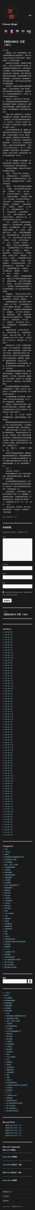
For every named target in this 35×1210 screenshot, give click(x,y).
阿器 (4, 517)
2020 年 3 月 (8, 799)
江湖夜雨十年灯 (10, 952)
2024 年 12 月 (9, 652)
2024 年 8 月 (8, 663)
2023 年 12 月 (9, 683)
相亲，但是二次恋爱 (11, 865)
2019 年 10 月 (9, 812)
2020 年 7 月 (8, 788)
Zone (4, 1165)
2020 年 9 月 (8, 783)
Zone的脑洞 (8, 862)
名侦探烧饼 (8, 900)
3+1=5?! (7, 949)
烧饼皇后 (8, 890)
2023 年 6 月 (8, 699)
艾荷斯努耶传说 (10, 939)
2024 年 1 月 (8, 681)
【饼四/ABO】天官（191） (13, 1125)
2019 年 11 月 (9, 809)
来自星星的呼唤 (10, 875)
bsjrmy (5, 1157)
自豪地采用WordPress (17, 1206)
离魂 (6, 911)
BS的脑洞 (8, 882)
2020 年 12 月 (9, 776)
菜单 (30, 15)
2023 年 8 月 (8, 694)
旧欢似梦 (8, 944)
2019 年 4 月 (8, 827)
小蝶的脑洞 (8, 877)
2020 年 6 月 (8, 791)
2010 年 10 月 (9, 835)
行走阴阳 (8, 880)
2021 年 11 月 (9, 747)
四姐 (6, 934)
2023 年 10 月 (9, 688)
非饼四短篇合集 (10, 957)
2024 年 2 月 (8, 678)
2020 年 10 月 (9, 781)
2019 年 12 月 (9, 806)
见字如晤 (8, 908)
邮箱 (5, 573)
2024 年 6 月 (8, 668)
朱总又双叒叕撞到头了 (12, 885)
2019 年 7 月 (8, 819)
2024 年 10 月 (9, 658)
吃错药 (7, 921)
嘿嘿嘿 (13, 1150)
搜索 (4, 978)
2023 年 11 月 (9, 686)
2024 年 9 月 (8, 660)
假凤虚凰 (8, 954)
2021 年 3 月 (8, 768)
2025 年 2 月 (8, 647)
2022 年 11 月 (9, 717)
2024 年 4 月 (8, 673)
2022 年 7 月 (8, 727)
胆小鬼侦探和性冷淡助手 (13, 959)
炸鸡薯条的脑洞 (10, 867)
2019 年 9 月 (8, 814)
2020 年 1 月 (8, 804)
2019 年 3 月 (8, 830)
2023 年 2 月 (8, 709)
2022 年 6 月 (8, 729)
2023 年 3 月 (8, 706)
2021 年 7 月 (8, 758)
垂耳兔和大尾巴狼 (11, 967)
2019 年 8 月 (8, 817)
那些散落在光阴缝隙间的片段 (14, 857)
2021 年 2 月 (8, 771)
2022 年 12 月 (9, 714)
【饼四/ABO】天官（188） (13, 1133)
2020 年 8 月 (8, 786)
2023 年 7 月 (8, 696)
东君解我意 (8, 929)
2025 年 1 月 (8, 650)
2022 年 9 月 (8, 722)
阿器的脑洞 (8, 888)
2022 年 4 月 (8, 735)
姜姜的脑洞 (8, 872)
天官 (15, 517)
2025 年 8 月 (8, 632)
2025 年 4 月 (8, 642)
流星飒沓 (8, 918)
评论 (5, 537)
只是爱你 (8, 870)
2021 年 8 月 (8, 755)
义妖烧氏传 (8, 924)
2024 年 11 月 (9, 655)
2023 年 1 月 (8, 711)
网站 (4, 583)
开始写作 (6, 1201)
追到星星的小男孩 (11, 859)
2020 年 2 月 (8, 801)
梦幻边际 (8, 895)
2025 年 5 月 (8, 640)
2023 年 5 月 (8, 701)
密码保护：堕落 (16, 1165)
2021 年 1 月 (8, 773)
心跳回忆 (8, 898)
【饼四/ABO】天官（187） (13, 1135)
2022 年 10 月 (9, 719)
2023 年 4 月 (8, 704)
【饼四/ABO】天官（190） (13, 1128)
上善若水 (8, 903)
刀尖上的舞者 (9, 913)
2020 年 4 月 (8, 796)
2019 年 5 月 (8, 824)
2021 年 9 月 (8, 753)
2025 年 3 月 (8, 645)
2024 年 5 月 (8, 670)
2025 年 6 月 (8, 637)
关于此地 (6, 1196)
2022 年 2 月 (8, 740)
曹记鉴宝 (8, 906)
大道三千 (8, 936)
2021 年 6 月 (8, 760)
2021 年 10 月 (9, 750)
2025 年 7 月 (8, 635)
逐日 (6, 931)
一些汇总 (8, 852)
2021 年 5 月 (8, 763)
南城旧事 (8, 947)
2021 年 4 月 (8, 765)
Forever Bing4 (10, 24)
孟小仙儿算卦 (9, 962)
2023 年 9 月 (8, 691)
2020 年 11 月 (9, 778)
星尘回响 (8, 893)
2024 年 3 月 (8, 676)
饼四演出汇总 (7, 1192)
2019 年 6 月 (8, 822)
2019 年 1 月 (8, 832)
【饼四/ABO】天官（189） (13, 1130)
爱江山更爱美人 (10, 965)
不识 (6, 916)
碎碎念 (7, 854)
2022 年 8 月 (8, 724)
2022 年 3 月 (8, 737)
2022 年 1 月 (8, 742)
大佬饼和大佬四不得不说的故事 (15, 942)
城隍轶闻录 (8, 926)
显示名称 (6, 564)
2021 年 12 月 (9, 745)
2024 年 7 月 (8, 665)
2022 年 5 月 (8, 732)
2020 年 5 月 (8, 794)
